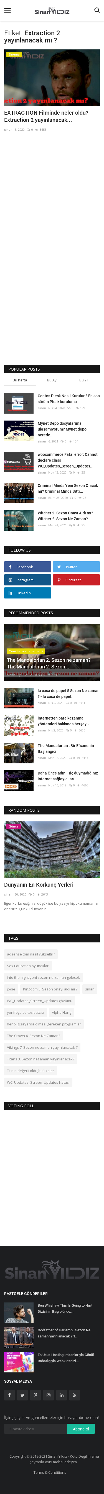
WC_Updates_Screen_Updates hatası (38, 1082)
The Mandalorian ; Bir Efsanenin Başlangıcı (66, 748)
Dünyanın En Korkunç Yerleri (38, 884)
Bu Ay (52, 380)
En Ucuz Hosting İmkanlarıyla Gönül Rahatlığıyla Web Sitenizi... (66, 1358)
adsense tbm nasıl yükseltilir (31, 954)
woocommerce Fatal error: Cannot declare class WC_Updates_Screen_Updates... (68, 460)
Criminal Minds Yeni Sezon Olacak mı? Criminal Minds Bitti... (68, 488)
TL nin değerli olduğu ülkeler (30, 1070)
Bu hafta (20, 380)
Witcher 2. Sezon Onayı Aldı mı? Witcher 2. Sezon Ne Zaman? (65, 516)
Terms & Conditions (50, 1472)
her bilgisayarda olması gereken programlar (44, 1024)
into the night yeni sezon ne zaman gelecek (43, 977)
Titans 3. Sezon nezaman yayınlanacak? (40, 1059)
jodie (11, 989)
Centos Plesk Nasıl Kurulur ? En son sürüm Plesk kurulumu (69, 399)
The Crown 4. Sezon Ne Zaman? (33, 1035)
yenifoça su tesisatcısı (25, 1012)
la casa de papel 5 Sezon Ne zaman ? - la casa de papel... (69, 693)
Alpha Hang (61, 1012)
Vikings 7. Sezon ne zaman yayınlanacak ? (42, 1047)
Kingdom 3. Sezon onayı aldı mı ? (50, 989)
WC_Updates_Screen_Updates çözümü (39, 1000)
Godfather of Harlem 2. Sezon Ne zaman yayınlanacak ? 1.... (64, 1333)
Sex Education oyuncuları (28, 965)
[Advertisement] (52, 192)
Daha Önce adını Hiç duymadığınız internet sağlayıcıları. (68, 776)
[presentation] (79, 831)
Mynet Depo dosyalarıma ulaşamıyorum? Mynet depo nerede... (62, 429)
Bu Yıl (83, 380)
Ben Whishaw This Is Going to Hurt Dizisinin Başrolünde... (65, 1308)
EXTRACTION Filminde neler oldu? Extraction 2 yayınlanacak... (46, 116)
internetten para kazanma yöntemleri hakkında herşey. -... (65, 721)
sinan (8, 129)
